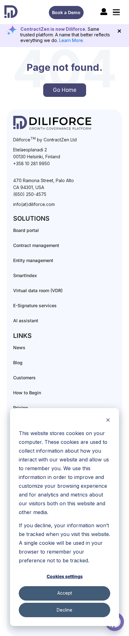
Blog (18, 362)
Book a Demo (66, 12)
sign (104, 11)
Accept (64, 593)
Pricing (20, 407)
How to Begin (27, 392)
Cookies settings (65, 576)
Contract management (36, 245)
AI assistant (25, 320)
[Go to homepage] (11, 11)
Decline (64, 609)
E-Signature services (35, 305)
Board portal (26, 230)
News (19, 347)
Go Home (64, 90)
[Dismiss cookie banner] (108, 421)
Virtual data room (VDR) (38, 290)
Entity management (33, 260)
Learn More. (71, 40)
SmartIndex (25, 275)
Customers (24, 377)
